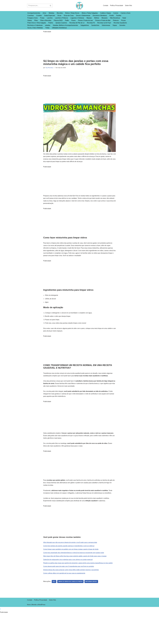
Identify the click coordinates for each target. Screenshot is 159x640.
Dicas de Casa (69, 15)
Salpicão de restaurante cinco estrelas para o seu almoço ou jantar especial (68, 559)
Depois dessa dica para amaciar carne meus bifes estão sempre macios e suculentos (71, 570)
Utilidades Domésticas (59, 28)
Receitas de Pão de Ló (76, 23)
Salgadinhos (85, 25)
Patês (67, 20)
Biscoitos (60, 13)
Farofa (111, 15)
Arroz (44, 13)
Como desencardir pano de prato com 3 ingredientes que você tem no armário (68, 566)
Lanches (50, 18)
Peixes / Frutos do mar (85, 20)
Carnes (115, 13)
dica (54, 581)
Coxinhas (30, 15)
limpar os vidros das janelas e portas (70, 581)
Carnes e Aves (125, 13)
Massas (89, 18)
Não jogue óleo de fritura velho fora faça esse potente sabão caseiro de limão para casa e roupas (74, 556)
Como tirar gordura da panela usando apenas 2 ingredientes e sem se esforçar (68, 546)
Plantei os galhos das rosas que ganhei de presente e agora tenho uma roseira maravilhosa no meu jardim (78, 563)
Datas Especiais (49, 15)
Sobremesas (106, 25)
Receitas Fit (91, 23)
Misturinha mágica (91, 581)
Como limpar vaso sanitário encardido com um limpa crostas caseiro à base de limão (70, 549)
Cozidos (39, 15)
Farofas (118, 15)
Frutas (42, 18)
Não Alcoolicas (115, 18)
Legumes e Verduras (77, 18)
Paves (73, 20)
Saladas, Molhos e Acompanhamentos (65, 25)
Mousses (104, 18)
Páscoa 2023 (58, 20)
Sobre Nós (128, 5)
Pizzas (123, 20)
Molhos (96, 18)
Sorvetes (122, 25)
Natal (124, 18)
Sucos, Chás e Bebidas (35, 28)
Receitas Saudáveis (120, 23)
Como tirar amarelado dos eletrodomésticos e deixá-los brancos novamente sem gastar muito (73, 552)
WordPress (41, 604)
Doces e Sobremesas (83, 15)
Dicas (59, 15)
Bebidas (51, 13)
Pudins (50, 23)
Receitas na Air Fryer (104, 23)
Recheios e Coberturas (35, 25)
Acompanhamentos (33, 13)
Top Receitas (49, 67)
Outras (29, 20)
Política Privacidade (116, 5)
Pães (36, 20)
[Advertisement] (79, 46)
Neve (29, 604)
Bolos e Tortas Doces (72, 13)
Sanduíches (95, 25)
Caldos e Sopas (105, 13)
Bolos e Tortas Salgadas (90, 13)
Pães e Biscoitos (45, 20)
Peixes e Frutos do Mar (102, 20)
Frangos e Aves (32, 18)
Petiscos (116, 20)
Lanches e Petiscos (61, 18)
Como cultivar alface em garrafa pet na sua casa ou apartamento (64, 573)
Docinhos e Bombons (100, 15)
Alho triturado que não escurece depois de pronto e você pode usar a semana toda (70, 542)
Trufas (47, 28)
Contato (105, 5)
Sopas (115, 25)
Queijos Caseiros (61, 23)
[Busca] (50, 5)
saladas (47, 25)
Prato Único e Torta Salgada (36, 23)
